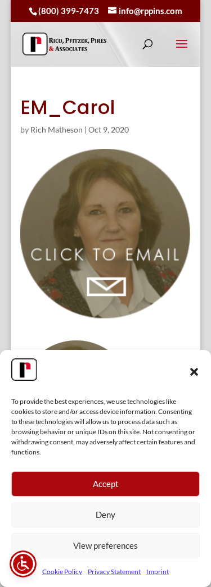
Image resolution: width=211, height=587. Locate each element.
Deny (105, 514)
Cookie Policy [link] (62, 571)
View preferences (105, 545)
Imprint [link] (157, 571)
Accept (106, 484)
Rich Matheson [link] (56, 129)
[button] (194, 371)
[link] (64, 44)
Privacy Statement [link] (114, 571)
